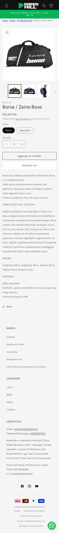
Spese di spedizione (23, 119)
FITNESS (11, 409)
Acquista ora (29, 165)
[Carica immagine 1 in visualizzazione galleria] (14, 91)
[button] (6, 5)
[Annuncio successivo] (53, 14)
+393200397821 (37, 433)
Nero (8, 130)
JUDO (9, 387)
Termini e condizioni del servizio (31, 521)
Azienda (11, 336)
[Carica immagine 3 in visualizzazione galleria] (44, 91)
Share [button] (9, 306)
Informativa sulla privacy (31, 516)
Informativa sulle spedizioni (31, 526)
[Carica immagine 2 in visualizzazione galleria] (29, 91)
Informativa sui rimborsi (34, 511)
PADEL (10, 402)
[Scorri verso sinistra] (3, 91)
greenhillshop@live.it (26, 429)
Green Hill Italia (28, 507)
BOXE (9, 394)
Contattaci (12, 351)
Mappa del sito (14, 359)
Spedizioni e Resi (15, 344)
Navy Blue (25, 130)
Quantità (6, 137)
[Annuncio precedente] (6, 14)
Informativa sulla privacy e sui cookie (26, 366)
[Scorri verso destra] (55, 91)
